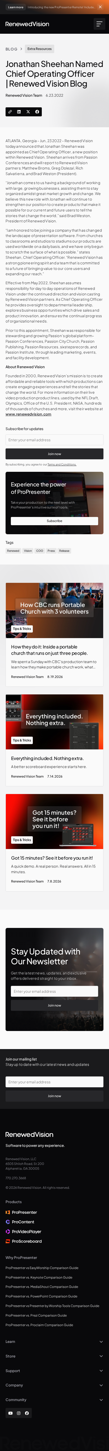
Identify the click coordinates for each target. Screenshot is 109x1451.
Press (51, 550)
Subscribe (54, 521)
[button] (99, 24)
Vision (28, 550)
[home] (27, 23)
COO (39, 550)
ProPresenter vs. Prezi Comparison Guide (36, 1315)
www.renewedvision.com (29, 414)
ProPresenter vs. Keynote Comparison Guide (39, 1277)
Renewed (13, 550)
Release (64, 550)
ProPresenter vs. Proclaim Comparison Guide (39, 1325)
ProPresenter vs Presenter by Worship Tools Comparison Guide (52, 1306)
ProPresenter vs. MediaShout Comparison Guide (42, 1287)
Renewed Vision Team (24, 95)
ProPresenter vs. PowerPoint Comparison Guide (41, 1296)
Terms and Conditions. (62, 464)
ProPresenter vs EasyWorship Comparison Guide (42, 1268)
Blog (12, 49)
